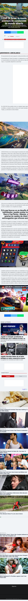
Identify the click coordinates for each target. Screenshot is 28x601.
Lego (5, 39)
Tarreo (1, 0)
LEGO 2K (15, 39)
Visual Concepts (20, 39)
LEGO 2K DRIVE (10, 39)
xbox (25, 39)
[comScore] (14, 592)
